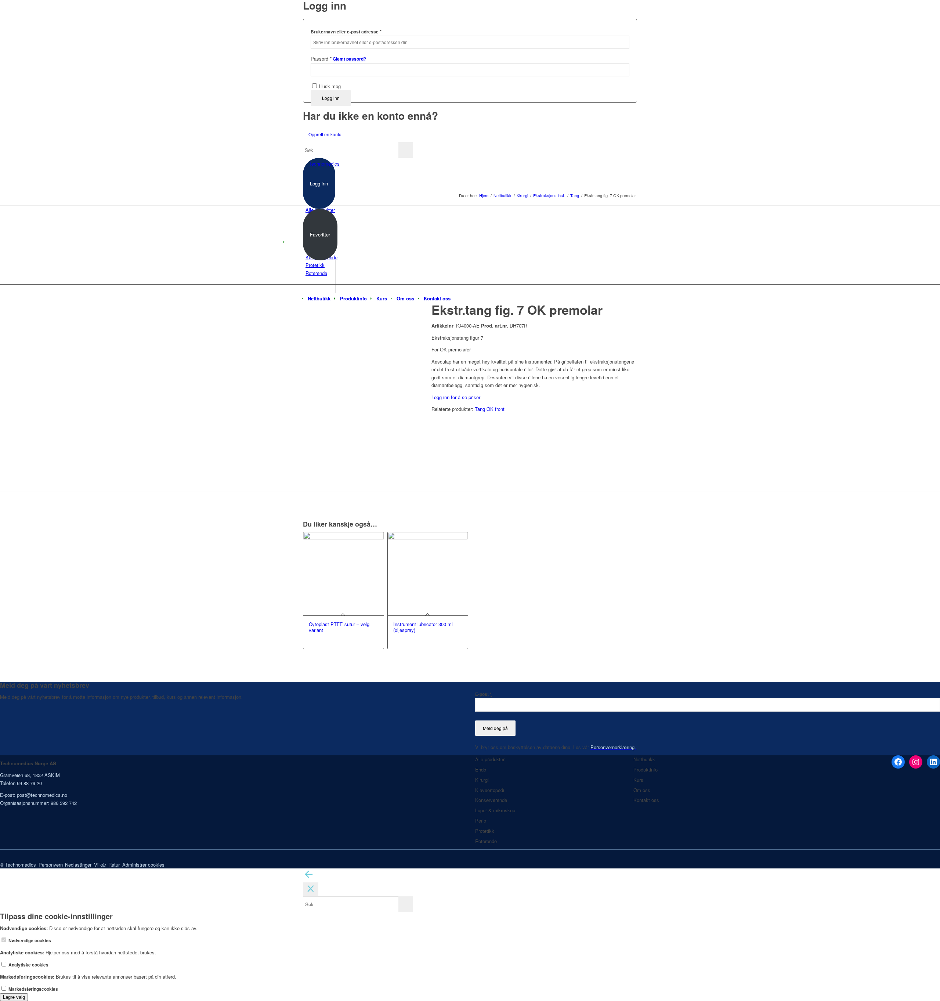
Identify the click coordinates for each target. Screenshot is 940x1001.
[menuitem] (319, 298)
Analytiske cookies (27, 965)
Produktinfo (645, 769)
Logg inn (331, 98)
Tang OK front (490, 408)
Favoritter (320, 234)
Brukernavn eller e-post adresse (346, 31)
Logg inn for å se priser (455, 397)
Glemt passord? (349, 59)
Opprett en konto (324, 134)
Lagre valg (14, 997)
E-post (483, 694)
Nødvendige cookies (29, 940)
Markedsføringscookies (32, 989)
